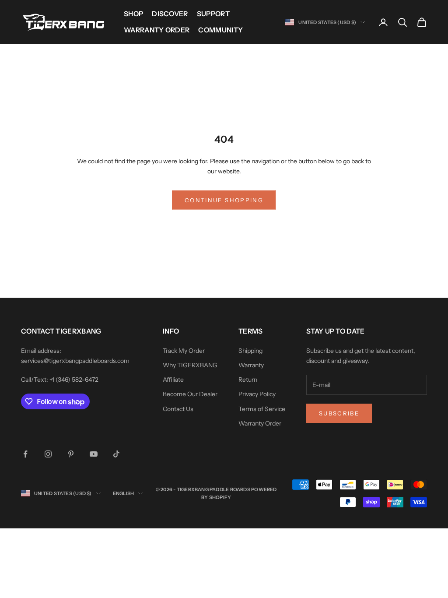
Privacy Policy (257, 394)
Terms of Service (261, 409)
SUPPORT (213, 14)
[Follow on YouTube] (93, 454)
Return (247, 379)
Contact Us (178, 409)
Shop (133, 14)
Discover (170, 14)
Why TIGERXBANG (190, 365)
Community (220, 30)
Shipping (250, 351)
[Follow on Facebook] (25, 454)
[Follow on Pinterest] (70, 454)
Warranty (251, 365)
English (123, 493)
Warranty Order (156, 30)
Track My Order (184, 351)
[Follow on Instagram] (48, 454)
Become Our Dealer (190, 394)
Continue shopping (224, 200)
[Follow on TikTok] (116, 454)
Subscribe (339, 413)
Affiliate (173, 379)
